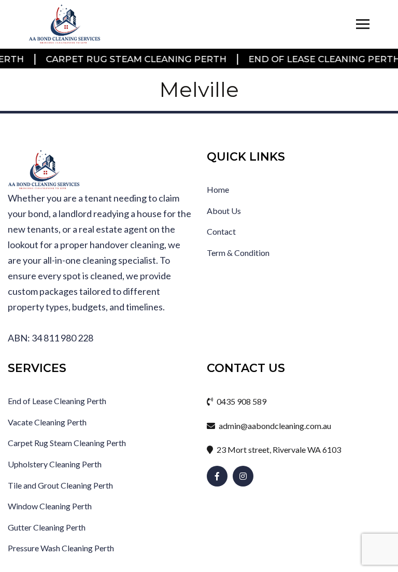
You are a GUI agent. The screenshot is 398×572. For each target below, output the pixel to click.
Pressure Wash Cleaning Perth (61, 548)
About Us (224, 211)
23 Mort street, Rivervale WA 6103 (278, 449)
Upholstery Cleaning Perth (55, 464)
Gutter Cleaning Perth (47, 527)
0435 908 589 (240, 401)
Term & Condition (238, 253)
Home (218, 189)
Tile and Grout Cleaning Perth (60, 485)
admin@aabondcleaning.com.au (274, 426)
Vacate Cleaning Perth (47, 422)
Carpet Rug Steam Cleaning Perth (124, 59)
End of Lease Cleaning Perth (312, 59)
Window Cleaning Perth (50, 506)
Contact (221, 231)
